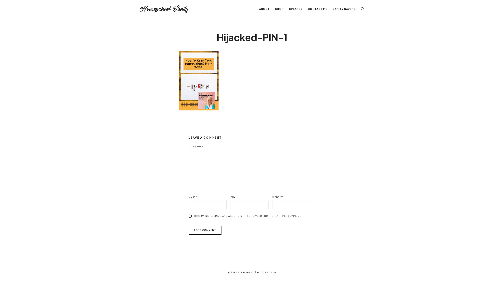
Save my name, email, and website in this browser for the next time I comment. (247, 216)
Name (193, 197)
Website (277, 197)
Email (235, 197)
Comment (196, 146)
